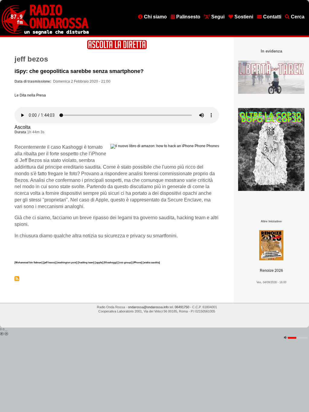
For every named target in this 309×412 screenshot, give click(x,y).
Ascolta (22, 127)
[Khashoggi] (111, 262)
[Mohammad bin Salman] (28, 262)
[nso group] (125, 262)
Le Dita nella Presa (30, 95)
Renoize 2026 (271, 270)
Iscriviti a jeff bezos (16, 278)
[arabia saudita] (151, 262)
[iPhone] (137, 262)
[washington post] (67, 262)
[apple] (99, 262)
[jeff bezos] (49, 262)
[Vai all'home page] (45, 33)
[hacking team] (86, 262)
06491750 (182, 307)
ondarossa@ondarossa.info (148, 307)
